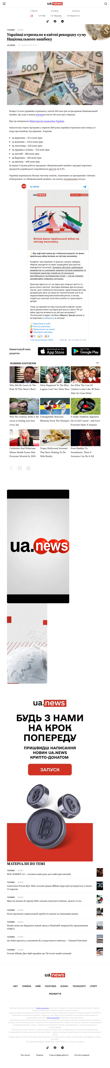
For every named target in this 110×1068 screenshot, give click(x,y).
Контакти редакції (81, 1055)
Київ (38, 986)
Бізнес (21, 30)
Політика (50, 986)
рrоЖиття (55, 994)
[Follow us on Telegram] (62, 21)
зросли (52, 168)
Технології (79, 986)
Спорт (93, 986)
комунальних (71, 178)
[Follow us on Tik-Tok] (47, 21)
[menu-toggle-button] (4, 3)
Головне (11, 30)
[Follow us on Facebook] (55, 21)
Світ (15, 986)
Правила (39, 1055)
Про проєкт (25, 1055)
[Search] (105, 3)
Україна (26, 986)
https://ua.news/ (42, 1008)
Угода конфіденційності (59, 1055)
